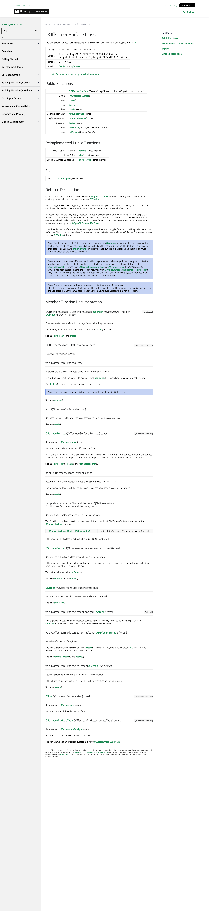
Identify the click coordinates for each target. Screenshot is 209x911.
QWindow (95, 199)
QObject (63, 66)
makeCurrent (79, 248)
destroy (72, 104)
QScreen (98, 311)
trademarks (64, 754)
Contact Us (167, 5)
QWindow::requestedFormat (119, 269)
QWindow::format (116, 267)
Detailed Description (172, 53)
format (82, 150)
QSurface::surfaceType (71, 729)
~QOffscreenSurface (79, 95)
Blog (175, 5)
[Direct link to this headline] (74, 83)
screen (72, 123)
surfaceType (85, 159)
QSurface (75, 66)
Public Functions (170, 38)
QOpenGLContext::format (91, 267)
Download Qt (187, 5)
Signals (165, 48)
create (72, 100)
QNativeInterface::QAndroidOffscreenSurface (70, 531)
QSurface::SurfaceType (59, 720)
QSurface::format (68, 442)
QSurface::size (67, 705)
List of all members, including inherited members (74, 74)
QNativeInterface (53, 524)
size (81, 155)
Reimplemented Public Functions (178, 43)
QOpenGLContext (99, 196)
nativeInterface (76, 113)
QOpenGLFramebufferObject (86, 223)
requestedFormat (77, 118)
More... (134, 42)
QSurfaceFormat (56, 267)
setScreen (74, 132)
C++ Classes (66, 24)
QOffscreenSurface (78, 91)
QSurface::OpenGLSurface (107, 741)
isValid (72, 109)
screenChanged (62, 178)
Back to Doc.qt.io (23, 5)
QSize (48, 696)
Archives (191, 12)
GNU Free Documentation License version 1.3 (91, 752)
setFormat (74, 127)
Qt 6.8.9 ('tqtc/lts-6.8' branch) (11, 24)
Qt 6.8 (47, 24)
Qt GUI (56, 24)
